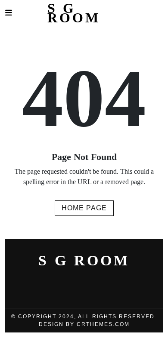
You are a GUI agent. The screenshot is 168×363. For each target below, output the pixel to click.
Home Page (84, 208)
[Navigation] (8, 13)
